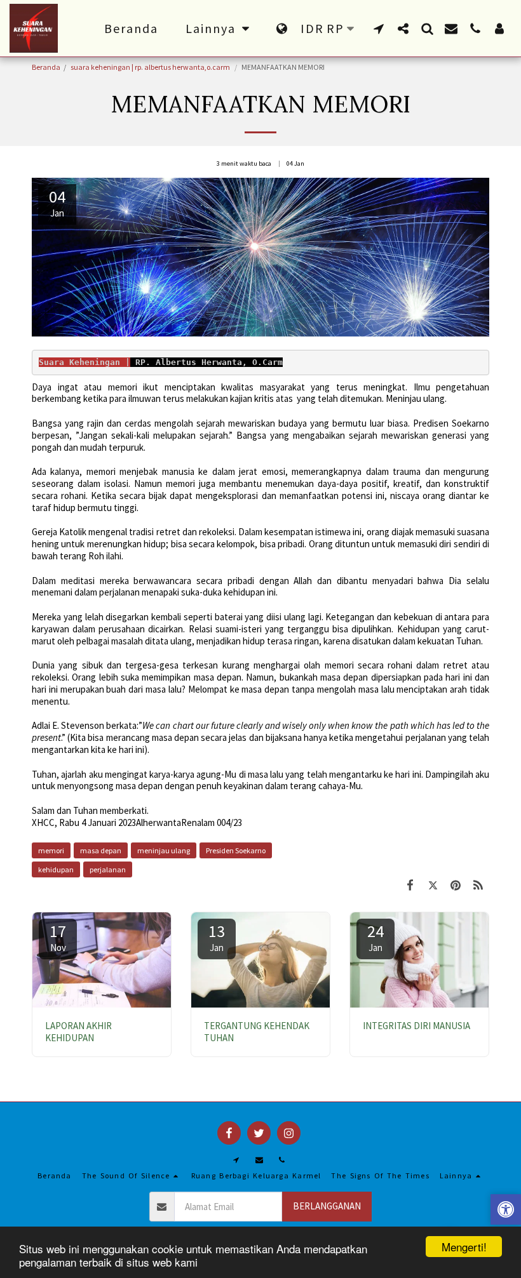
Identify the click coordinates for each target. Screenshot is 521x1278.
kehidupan (56, 869)
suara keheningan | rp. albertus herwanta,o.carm (151, 67)
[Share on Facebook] (410, 885)
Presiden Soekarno (236, 850)
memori (51, 850)
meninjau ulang (163, 850)
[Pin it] (455, 885)
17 (58, 937)
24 (375, 937)
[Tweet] (433, 885)
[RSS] (478, 885)
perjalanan (108, 869)
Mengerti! (464, 1247)
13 (216, 937)
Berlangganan (327, 1206)
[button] (378, 28)
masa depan (100, 850)
